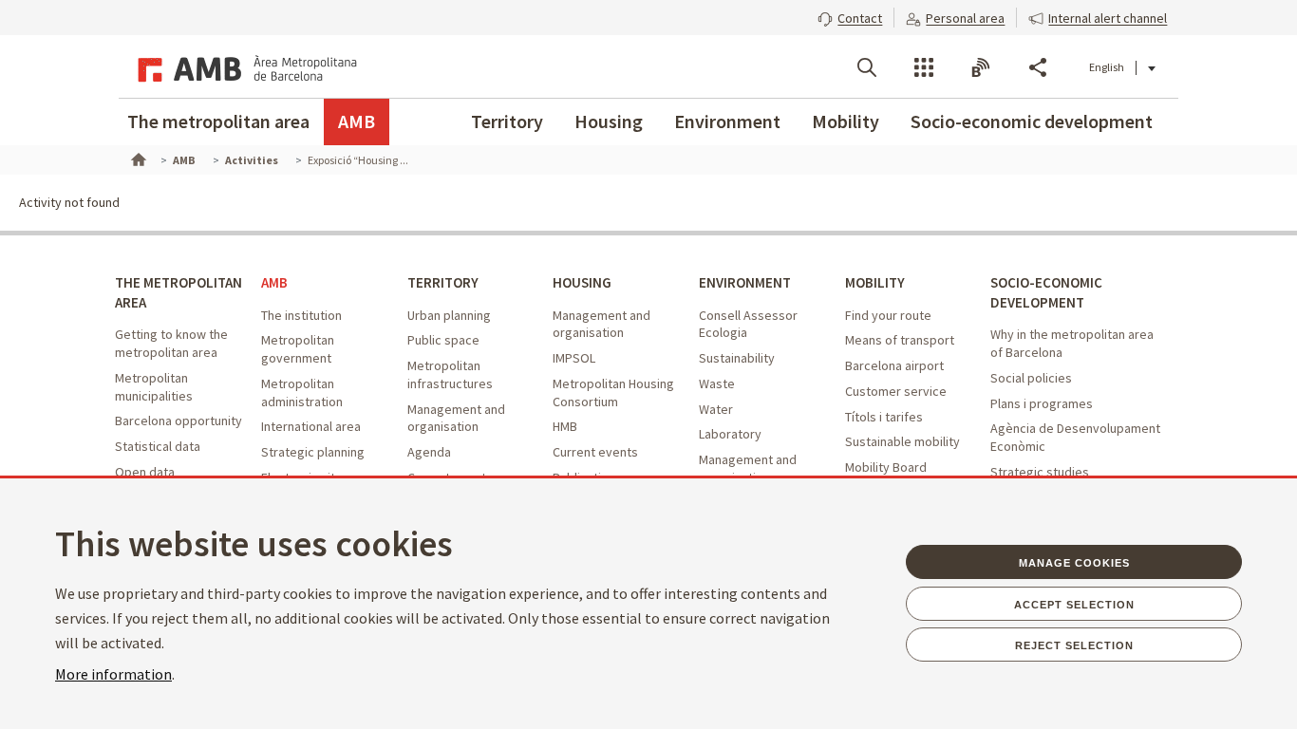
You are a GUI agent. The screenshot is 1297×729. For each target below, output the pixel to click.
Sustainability (737, 357)
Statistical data (157, 446)
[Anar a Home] (136, 157)
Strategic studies (1039, 471)
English (1106, 67)
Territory (507, 121)
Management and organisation (456, 418)
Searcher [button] (866, 67)
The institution (301, 315)
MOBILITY (875, 282)
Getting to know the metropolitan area (171, 343)
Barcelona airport (894, 365)
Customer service (896, 391)
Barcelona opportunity (178, 420)
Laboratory (730, 433)
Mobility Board (886, 467)
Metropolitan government (297, 348)
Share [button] (1037, 67)
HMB (565, 426)
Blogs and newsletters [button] (980, 67)
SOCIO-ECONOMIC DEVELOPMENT (1046, 292)
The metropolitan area (218, 121)
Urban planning (449, 315)
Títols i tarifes (884, 416)
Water (716, 409)
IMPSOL (574, 357)
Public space (443, 339)
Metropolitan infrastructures (450, 374)
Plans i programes (1041, 403)
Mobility (845, 121)
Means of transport (899, 339)
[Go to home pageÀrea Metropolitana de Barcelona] (244, 66)
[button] (850, 16)
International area (311, 426)
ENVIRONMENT (745, 282)
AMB (356, 121)
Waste (717, 383)
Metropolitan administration (302, 392)
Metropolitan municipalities (154, 386)
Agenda (429, 451)
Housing (608, 121)
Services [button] (923, 67)
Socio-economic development (1032, 121)
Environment (727, 121)
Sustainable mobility (902, 441)
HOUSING (582, 282)
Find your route (888, 315)
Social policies (1031, 377)
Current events (595, 451)
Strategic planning (313, 451)
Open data (145, 471)
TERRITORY (443, 282)
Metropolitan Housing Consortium (613, 392)
